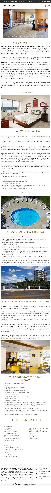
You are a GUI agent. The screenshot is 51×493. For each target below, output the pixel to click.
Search (39, 1)
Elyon (28, 485)
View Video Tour (25, 192)
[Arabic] (45, 1)
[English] (44, 1)
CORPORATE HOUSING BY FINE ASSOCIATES (13, 465)
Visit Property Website (25, 92)
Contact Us (38, 465)
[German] (48, 1)
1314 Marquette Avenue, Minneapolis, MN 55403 (14, 1)
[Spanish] (49, 1)
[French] (47, 1)
